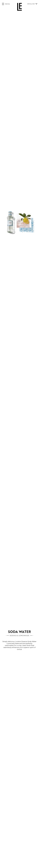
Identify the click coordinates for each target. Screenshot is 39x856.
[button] (6, 4)
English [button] (31, 4)
